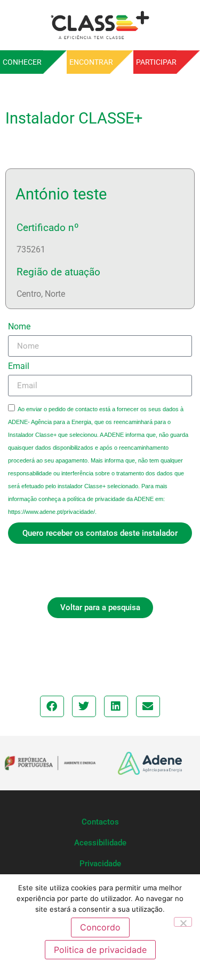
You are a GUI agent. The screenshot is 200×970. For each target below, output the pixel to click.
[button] (52, 706)
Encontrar (91, 62)
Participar (156, 62)
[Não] (183, 922)
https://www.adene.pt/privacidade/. (52, 512)
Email (18, 366)
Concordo (100, 927)
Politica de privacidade (100, 949)
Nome (19, 326)
